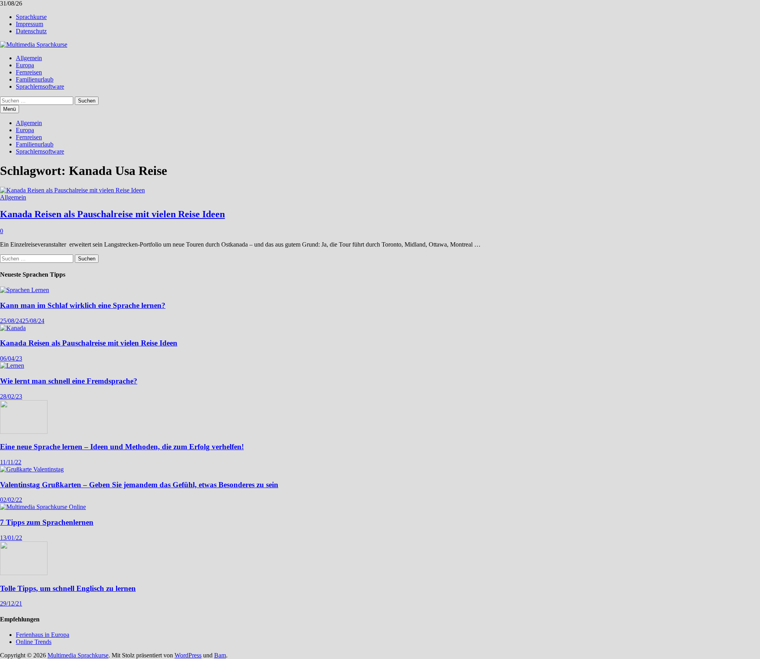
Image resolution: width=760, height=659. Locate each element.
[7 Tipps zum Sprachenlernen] (43, 506)
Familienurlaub (34, 79)
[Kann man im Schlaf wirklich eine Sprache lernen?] (24, 290)
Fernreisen (29, 72)
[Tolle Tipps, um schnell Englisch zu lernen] (24, 573)
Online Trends (33, 641)
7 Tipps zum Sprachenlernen (46, 522)
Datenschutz (31, 31)
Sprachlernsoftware (40, 86)
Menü (9, 109)
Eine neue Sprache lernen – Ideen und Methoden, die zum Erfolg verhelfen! (122, 446)
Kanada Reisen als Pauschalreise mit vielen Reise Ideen (112, 214)
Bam (220, 655)
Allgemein (29, 58)
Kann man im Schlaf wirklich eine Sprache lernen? (82, 305)
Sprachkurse (31, 16)
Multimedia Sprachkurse (78, 655)
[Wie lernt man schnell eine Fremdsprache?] (12, 365)
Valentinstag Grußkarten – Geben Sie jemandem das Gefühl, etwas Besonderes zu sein (139, 484)
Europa (25, 65)
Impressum (29, 24)
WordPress (188, 655)
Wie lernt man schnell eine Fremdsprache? (68, 381)
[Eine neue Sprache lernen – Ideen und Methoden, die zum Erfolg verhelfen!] (24, 431)
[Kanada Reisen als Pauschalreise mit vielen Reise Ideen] (13, 328)
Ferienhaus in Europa (42, 634)
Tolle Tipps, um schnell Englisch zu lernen (68, 588)
